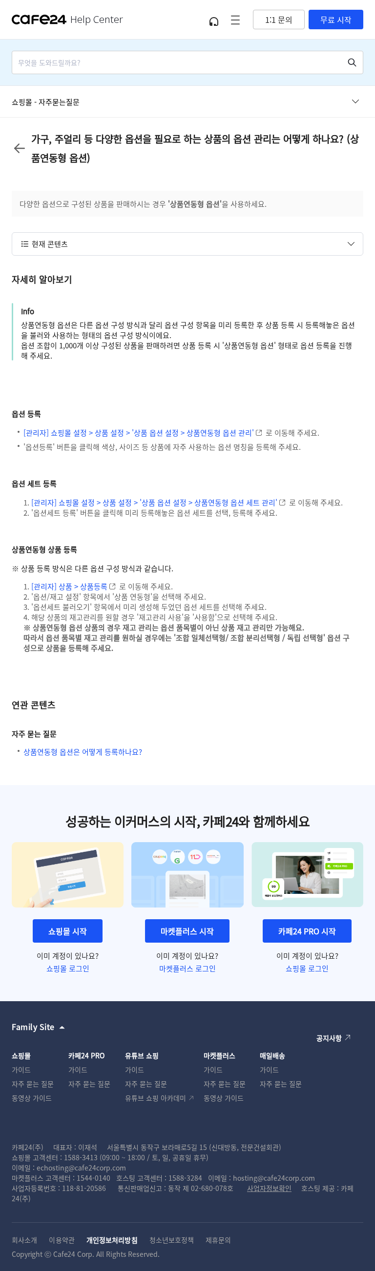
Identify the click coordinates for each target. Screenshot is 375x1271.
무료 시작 (336, 19)
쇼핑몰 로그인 (67, 968)
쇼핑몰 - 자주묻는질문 (46, 102)
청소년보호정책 (171, 1240)
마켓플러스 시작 (187, 931)
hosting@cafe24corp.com (274, 1178)
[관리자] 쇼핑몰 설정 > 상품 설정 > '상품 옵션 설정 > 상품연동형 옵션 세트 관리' (154, 502)
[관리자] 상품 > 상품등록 (69, 586)
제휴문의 (218, 1240)
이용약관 (61, 1240)
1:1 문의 (278, 19)
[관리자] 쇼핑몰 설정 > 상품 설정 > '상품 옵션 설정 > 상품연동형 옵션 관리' (138, 432)
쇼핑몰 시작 (67, 931)
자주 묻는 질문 (33, 1084)
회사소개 (24, 1240)
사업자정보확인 (269, 1188)
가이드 (21, 1069)
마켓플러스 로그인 (187, 968)
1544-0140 (93, 1178)
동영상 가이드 (32, 1098)
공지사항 (329, 1038)
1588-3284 (185, 1178)
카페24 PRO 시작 (307, 931)
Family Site (33, 1026)
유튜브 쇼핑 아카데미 (155, 1098)
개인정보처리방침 (112, 1240)
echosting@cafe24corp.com (81, 1167)
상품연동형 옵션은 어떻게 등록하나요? (82, 751)
